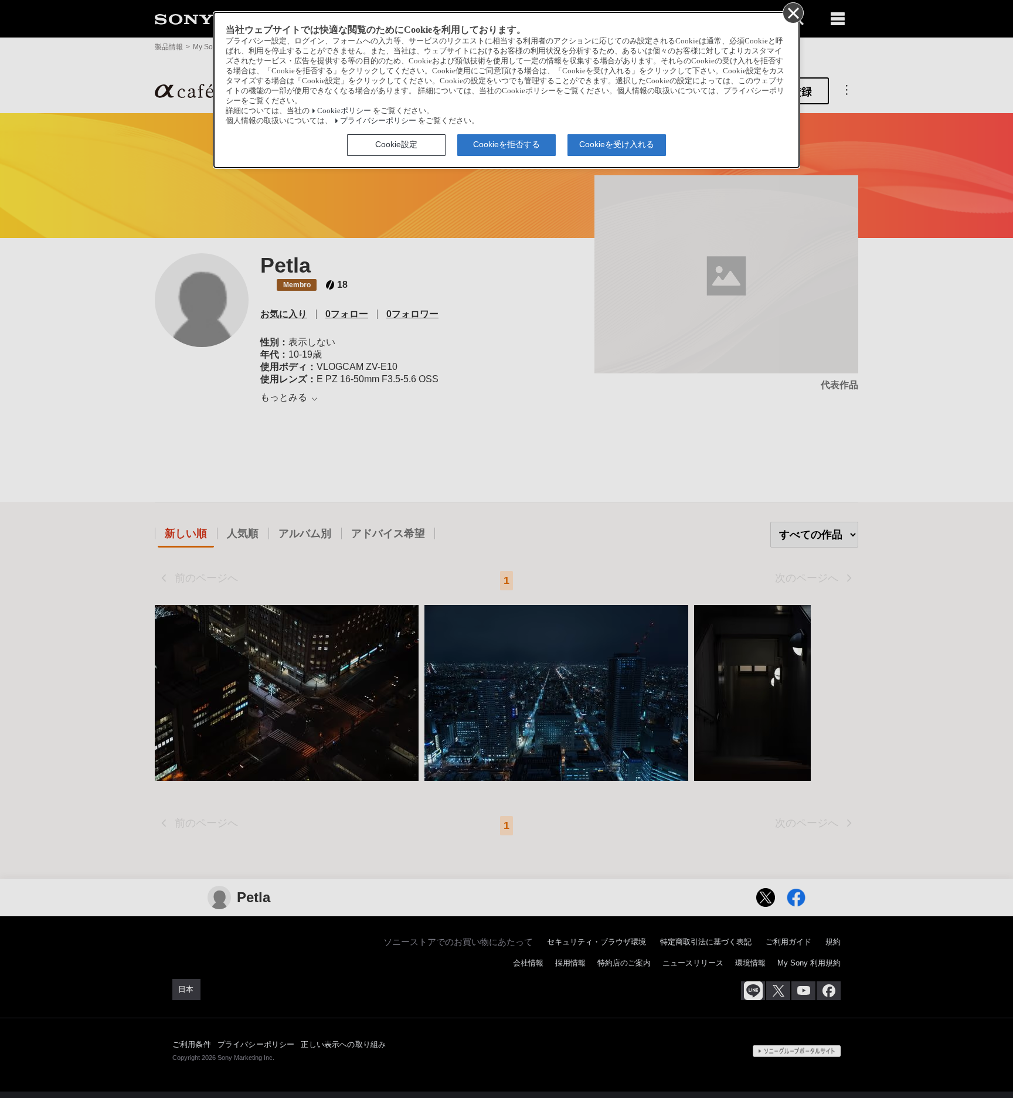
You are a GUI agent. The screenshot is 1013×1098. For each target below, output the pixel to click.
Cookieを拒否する (506, 144)
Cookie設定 (396, 144)
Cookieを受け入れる (616, 144)
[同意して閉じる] (793, 12)
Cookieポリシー (344, 111)
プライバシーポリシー (378, 121)
